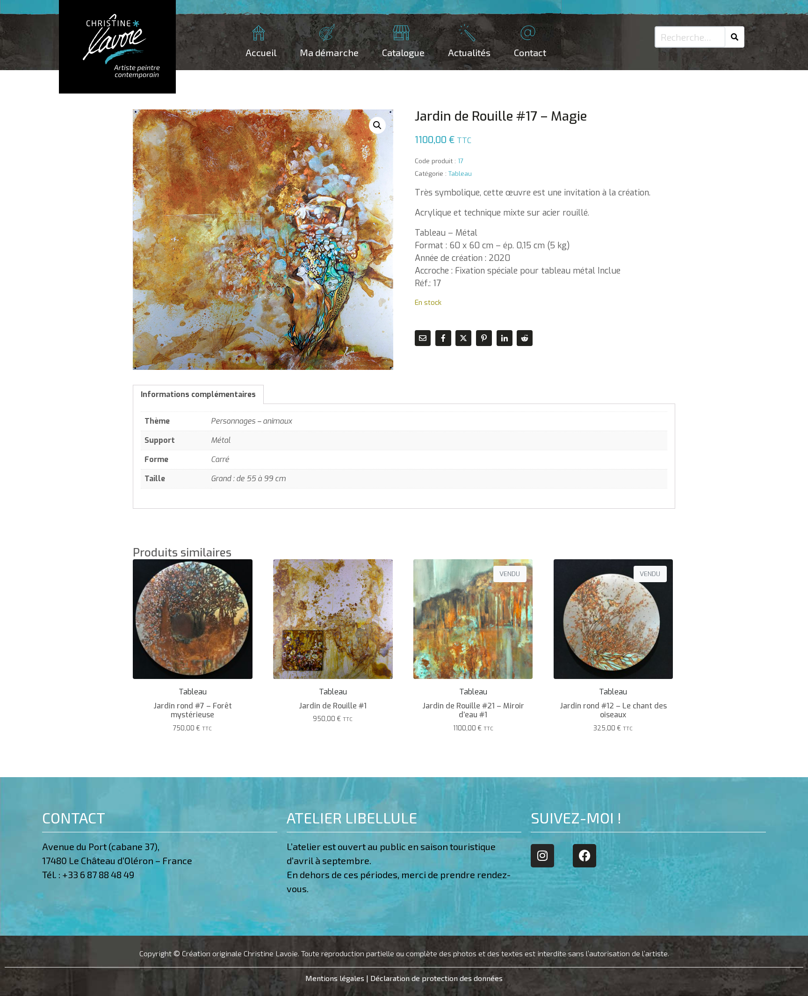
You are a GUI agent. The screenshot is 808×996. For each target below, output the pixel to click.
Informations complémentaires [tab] (198, 394)
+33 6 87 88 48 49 (100, 874)
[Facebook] (584, 855)
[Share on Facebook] (443, 338)
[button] (377, 125)
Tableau (460, 173)
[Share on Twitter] (463, 338)
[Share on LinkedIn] (504, 338)
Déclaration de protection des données (436, 978)
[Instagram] (542, 855)
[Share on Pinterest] (484, 338)
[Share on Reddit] (525, 338)
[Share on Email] (423, 338)
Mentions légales (334, 978)
